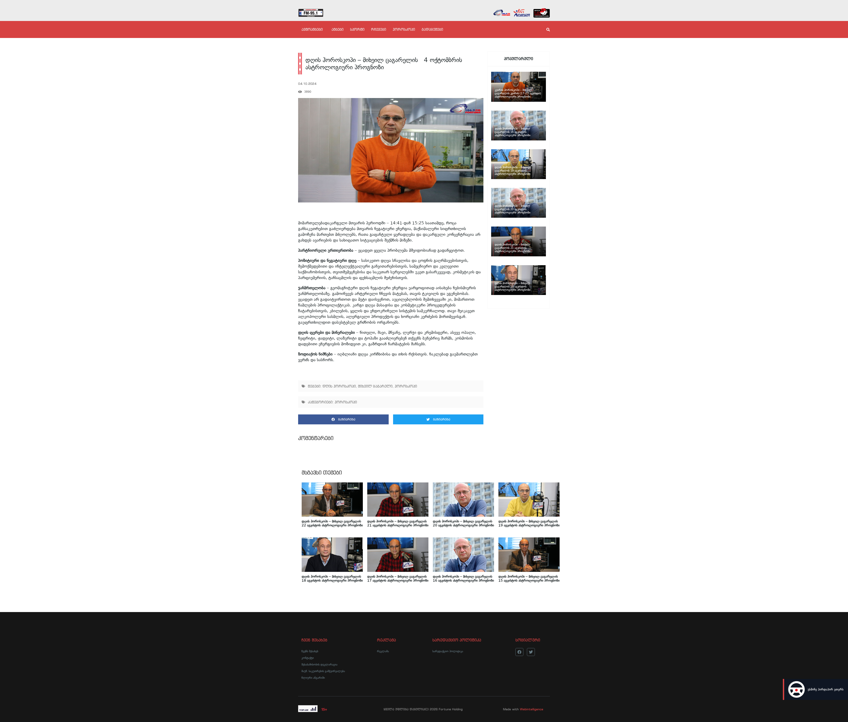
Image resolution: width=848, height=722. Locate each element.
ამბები (337, 29)
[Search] (544, 29)
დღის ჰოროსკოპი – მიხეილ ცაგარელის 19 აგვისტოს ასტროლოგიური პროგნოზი (529, 523)
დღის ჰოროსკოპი (339, 386)
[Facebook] (519, 652)
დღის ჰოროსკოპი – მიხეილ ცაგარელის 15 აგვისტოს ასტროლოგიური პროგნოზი (529, 578)
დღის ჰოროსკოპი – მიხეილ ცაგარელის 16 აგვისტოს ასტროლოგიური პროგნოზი (463, 578)
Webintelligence (531, 709)
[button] (343, 419)
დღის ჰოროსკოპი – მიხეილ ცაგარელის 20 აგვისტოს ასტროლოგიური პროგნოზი (463, 523)
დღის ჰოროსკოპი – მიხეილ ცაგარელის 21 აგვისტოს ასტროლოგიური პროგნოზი (397, 523)
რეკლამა (383, 651)
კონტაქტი (307, 658)
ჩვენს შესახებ (309, 651)
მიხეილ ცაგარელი (375, 386)
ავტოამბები (312, 29)
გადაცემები (432, 29)
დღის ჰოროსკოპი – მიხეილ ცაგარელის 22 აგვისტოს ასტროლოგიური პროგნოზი (332, 523)
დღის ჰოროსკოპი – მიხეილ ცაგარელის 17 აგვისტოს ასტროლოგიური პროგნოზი (397, 578)
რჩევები (378, 29)
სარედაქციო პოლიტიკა (447, 651)
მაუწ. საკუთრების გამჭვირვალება (323, 671)
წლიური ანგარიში (313, 677)
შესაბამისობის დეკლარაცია (319, 664)
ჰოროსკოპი (404, 29)
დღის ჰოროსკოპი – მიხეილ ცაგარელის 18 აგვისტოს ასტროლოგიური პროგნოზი (332, 578)
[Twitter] (531, 652)
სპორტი (357, 29)
